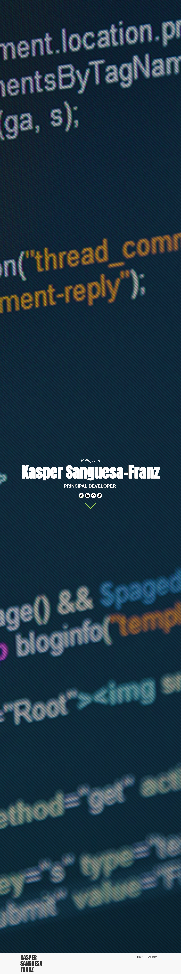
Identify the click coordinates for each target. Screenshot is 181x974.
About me (152, 957)
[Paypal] (99, 495)
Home (140, 957)
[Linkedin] (87, 495)
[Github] (93, 495)
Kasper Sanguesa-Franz (32, 963)
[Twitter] (81, 495)
